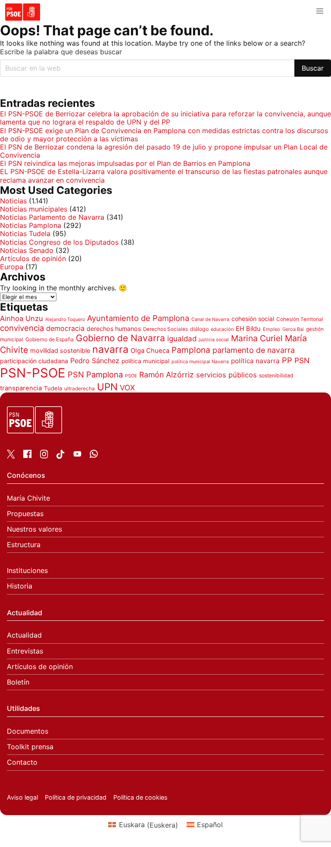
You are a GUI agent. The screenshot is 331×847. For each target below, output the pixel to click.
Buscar (313, 68)
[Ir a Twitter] (11, 456)
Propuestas (25, 514)
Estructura (24, 545)
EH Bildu (248, 329)
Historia (19, 586)
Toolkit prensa (30, 747)
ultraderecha (79, 388)
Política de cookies (140, 797)
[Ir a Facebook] (27, 455)
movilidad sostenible (60, 351)
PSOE (131, 376)
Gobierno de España (49, 339)
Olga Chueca (150, 351)
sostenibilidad (276, 375)
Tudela (53, 388)
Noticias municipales (33, 209)
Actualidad (24, 635)
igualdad (182, 338)
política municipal (145, 361)
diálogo (199, 329)
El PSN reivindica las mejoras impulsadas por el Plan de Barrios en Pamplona (125, 163)
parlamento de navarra (253, 350)
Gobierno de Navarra (120, 338)
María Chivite (28, 498)
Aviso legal (22, 797)
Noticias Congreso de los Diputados (59, 242)
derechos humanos (114, 328)
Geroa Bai (293, 329)
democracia (65, 328)
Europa (11, 266)
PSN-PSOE (33, 372)
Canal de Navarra (210, 319)
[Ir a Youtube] (77, 455)
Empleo (271, 329)
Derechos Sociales (165, 329)
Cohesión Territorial (299, 319)
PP (287, 360)
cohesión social (252, 318)
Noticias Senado (26, 250)
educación (222, 329)
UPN (107, 386)
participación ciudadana (34, 360)
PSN (301, 360)
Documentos (27, 731)
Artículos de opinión (33, 258)
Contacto (22, 762)
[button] (320, 11)
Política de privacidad (75, 797)
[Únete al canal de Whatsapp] (94, 455)
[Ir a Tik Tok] (60, 456)
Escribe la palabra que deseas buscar (61, 52)
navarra (110, 349)
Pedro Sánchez (94, 360)
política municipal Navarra (200, 361)
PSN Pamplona (95, 374)
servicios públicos (226, 375)
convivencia (22, 328)
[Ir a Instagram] (44, 456)
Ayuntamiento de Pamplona (138, 318)
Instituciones (27, 571)
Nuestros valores (34, 529)
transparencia (21, 388)
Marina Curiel (257, 338)
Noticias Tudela (25, 233)
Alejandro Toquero (65, 319)
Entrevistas (25, 651)
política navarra (255, 361)
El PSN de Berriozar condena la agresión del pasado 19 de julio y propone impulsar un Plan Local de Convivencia (164, 151)
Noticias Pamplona (30, 225)
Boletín (18, 682)
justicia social (214, 340)
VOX (127, 387)
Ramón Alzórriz (166, 374)
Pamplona (191, 350)
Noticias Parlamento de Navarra (52, 217)
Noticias (13, 200)
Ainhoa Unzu (21, 318)
